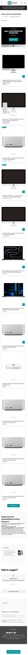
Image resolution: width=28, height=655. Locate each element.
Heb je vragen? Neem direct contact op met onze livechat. (13, 580)
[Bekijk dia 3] (14, 584)
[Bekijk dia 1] (11, 584)
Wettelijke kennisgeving (10, 638)
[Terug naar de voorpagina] (1, 16)
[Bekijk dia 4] (16, 584)
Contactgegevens (17, 638)
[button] (7, 556)
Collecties (6, 16)
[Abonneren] (23, 616)
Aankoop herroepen (13, 591)
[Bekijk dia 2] (13, 584)
